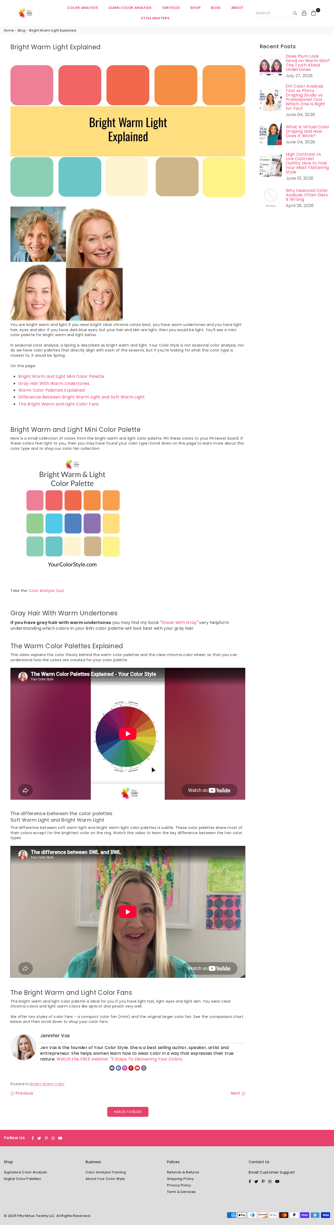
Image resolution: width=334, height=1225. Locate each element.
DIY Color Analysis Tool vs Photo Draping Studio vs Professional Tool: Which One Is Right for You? (305, 97)
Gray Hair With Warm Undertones (54, 383)
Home (9, 30)
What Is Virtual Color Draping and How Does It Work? (308, 131)
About (237, 7)
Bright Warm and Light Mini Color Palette (61, 376)
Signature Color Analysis (25, 1172)
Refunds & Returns (183, 1172)
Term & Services (181, 1191)
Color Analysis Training (106, 1172)
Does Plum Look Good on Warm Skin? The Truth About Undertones (308, 63)
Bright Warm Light (47, 1084)
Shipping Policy (180, 1178)
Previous (23, 1093)
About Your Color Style (105, 1178)
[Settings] (304, 13)
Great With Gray (179, 623)
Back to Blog (129, 1111)
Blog (215, 7)
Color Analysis (82, 7)
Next (236, 1093)
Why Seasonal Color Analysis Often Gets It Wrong (307, 195)
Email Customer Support (272, 1172)
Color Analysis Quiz (46, 590)
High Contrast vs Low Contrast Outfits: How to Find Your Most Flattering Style (307, 163)
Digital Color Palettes (22, 1178)
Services (171, 7)
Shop (195, 7)
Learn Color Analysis (130, 7)
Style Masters (155, 18)
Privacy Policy (179, 1185)
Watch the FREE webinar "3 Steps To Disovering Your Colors (119, 1059)
